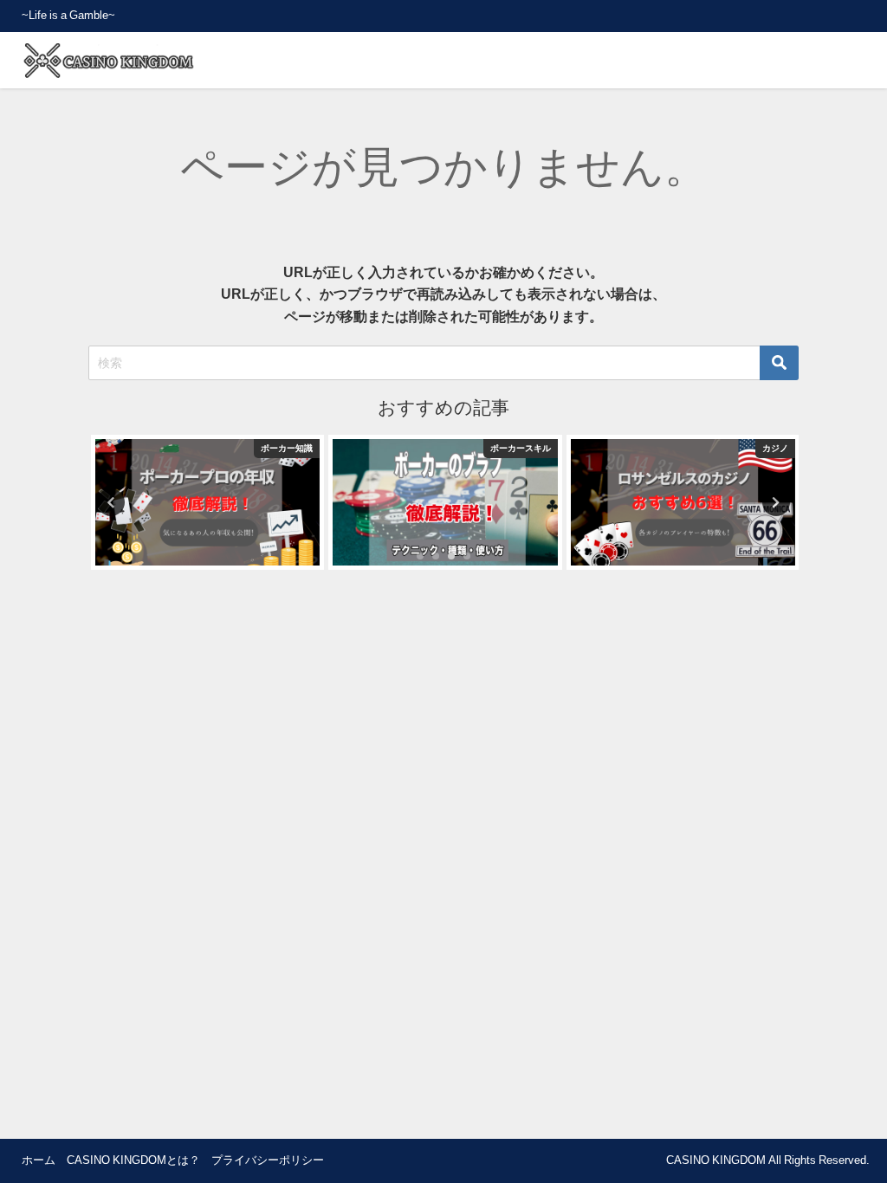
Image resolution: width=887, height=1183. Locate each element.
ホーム (38, 1160)
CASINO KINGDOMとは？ (133, 1160)
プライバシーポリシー (267, 1160)
